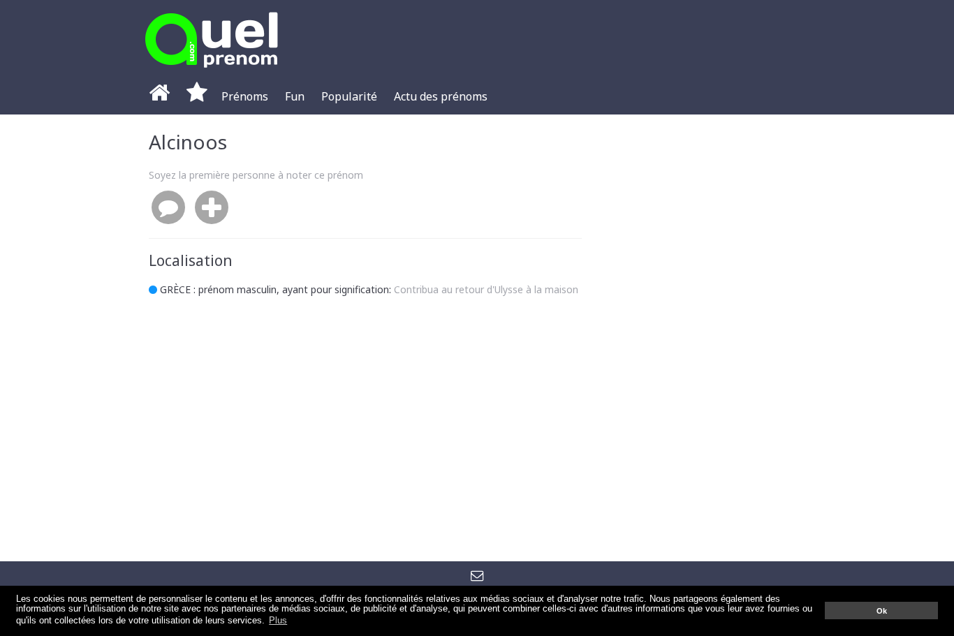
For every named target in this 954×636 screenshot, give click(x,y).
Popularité (349, 96)
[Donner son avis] (168, 208)
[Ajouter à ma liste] (211, 208)
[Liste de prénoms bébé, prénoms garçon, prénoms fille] (211, 71)
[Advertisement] (700, 337)
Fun (294, 96)
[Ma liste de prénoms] (196, 96)
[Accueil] (159, 96)
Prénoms (244, 96)
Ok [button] (881, 611)
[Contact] (477, 575)
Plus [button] (278, 621)
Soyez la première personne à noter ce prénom (256, 175)
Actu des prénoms (440, 96)
